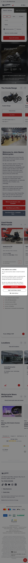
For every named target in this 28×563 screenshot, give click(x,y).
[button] (14, 293)
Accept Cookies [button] (14, 286)
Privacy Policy (20, 283)
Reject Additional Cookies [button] (14, 290)
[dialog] (14, 281)
